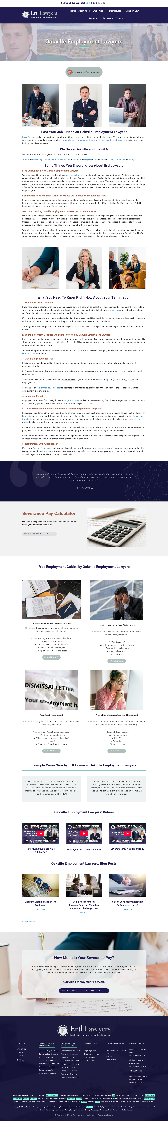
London (55, 1095)
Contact (119, 18)
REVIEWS (20, 1052)
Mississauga (37, 159)
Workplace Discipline (69, 1074)
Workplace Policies (68, 1067)
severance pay (113, 310)
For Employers (114, 11)
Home (73, 11)
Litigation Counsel (68, 1057)
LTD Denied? (89, 1061)
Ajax (95, 159)
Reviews (107, 18)
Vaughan (87, 159)
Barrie (114, 1095)
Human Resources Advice (71, 1051)
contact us (27, 353)
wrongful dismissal (70, 140)
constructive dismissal (90, 140)
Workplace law (68, 1043)
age (107, 379)
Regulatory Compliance (70, 1061)
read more (40, 909)
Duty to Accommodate (70, 1077)
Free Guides (111, 1060)
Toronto (25, 159)
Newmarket (50, 159)
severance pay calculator (49, 388)
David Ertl (26, 137)
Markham (76, 159)
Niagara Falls (17, 1099)
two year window (71, 400)
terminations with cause (113, 140)
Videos (109, 1057)
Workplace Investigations (70, 1054)
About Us (83, 11)
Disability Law (132, 11)
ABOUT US (21, 1049)
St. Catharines (150, 1095)
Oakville (73, 154)
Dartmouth (89, 1107)
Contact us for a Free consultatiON (84, 990)
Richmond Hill (64, 159)
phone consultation (73, 175)
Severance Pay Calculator (48, 1054)
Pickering (147, 1099)
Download (51, 657)
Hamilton (121, 159)
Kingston (84, 1102)
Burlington (33, 1099)
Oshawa (111, 159)
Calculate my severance (38, 534)
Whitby (102, 159)
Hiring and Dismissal (69, 1071)
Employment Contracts (70, 1064)
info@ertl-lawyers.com (137, 1060)
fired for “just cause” (42, 448)
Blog (109, 1054)
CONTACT (21, 1055)
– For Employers (68, 1045)
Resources (93, 18)
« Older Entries (28, 921)
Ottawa (97, 1102)
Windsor (49, 1095)
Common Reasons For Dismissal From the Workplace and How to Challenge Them (83, 905)
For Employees (96, 11)
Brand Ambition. (105, 1115)
